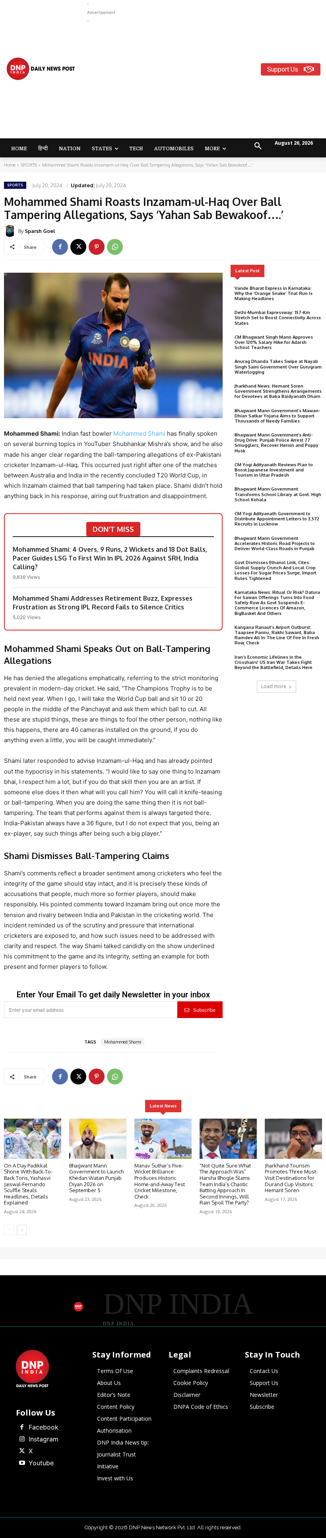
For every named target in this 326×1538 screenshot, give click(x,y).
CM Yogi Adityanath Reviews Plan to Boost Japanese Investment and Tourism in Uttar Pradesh (274, 470)
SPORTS (29, 165)
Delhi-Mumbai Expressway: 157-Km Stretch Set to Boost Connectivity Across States (278, 318)
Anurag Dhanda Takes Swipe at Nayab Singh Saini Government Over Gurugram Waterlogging (278, 366)
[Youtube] (22, 1463)
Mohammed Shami (139, 433)
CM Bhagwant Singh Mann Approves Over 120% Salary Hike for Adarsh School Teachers (274, 342)
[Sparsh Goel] (11, 231)
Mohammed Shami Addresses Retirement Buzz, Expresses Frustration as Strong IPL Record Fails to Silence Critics (102, 602)
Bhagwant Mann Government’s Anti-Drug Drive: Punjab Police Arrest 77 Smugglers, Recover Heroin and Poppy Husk (276, 443)
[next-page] (22, 1230)
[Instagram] (22, 1439)
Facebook (43, 1427)
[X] (78, 247)
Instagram (43, 1439)
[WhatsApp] (115, 247)
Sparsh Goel (40, 231)
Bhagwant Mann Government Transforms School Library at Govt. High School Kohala (278, 494)
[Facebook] (60, 247)
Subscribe (204, 1010)
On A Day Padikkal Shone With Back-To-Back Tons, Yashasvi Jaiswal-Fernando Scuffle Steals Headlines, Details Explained (28, 1184)
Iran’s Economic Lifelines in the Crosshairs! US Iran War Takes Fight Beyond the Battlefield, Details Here (273, 662)
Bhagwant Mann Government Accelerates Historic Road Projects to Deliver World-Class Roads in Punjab (275, 543)
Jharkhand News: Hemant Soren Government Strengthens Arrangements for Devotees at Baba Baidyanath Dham (278, 391)
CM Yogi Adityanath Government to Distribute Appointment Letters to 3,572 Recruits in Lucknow (277, 519)
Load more (273, 686)
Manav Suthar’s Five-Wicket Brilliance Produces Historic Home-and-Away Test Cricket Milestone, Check (159, 1181)
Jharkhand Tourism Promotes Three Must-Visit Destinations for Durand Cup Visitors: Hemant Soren (291, 1177)
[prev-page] (9, 1230)
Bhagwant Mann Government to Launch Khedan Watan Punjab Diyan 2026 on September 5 (96, 1177)
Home (10, 165)
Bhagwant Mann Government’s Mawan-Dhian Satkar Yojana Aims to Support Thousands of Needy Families (277, 416)
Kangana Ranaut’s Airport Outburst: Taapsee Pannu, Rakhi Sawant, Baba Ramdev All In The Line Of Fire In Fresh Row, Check (277, 635)
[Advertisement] (206, 80)
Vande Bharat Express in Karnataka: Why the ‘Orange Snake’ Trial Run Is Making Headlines (273, 293)
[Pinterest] (97, 247)
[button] (258, 146)
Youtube (41, 1463)
